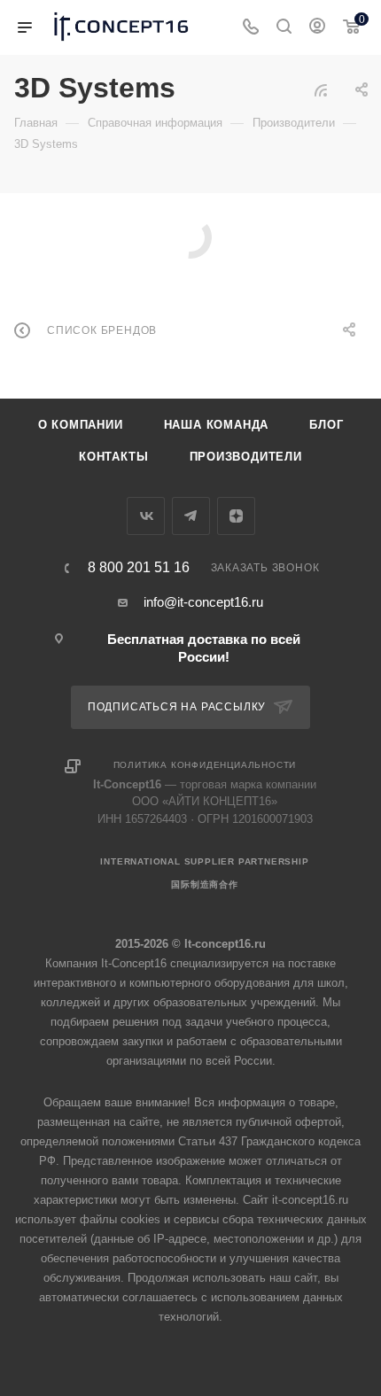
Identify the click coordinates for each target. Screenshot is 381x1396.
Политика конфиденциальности (205, 765)
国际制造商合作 (204, 884)
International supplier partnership (204, 861)
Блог (326, 424)
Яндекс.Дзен (236, 516)
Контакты (113, 456)
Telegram (191, 516)
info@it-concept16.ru (203, 601)
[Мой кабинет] (317, 27)
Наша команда (216, 424)
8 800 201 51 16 (139, 568)
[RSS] (321, 89)
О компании (80, 424)
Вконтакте (146, 516)
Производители (246, 456)
